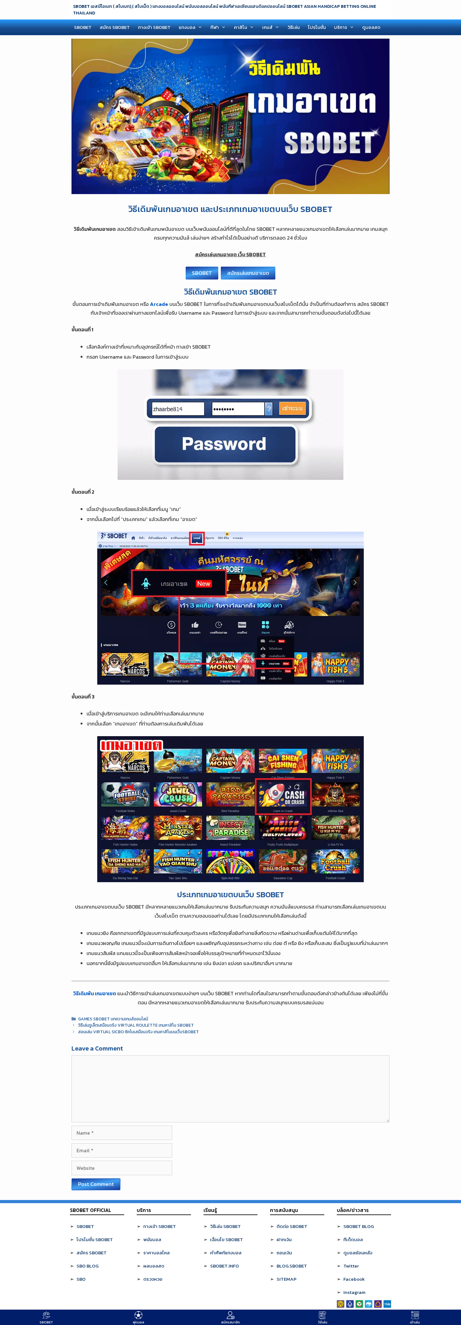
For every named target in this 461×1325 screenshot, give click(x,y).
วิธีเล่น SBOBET (225, 1226)
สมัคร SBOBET (115, 27)
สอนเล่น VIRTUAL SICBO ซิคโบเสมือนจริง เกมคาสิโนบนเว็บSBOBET (138, 1032)
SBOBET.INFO (224, 1265)
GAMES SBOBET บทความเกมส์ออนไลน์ (113, 1019)
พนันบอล (152, 1239)
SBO (81, 1279)
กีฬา (214, 27)
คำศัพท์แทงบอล (225, 1252)
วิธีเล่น (294, 27)
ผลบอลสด (153, 1265)
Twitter (351, 1265)
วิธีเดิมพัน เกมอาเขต (94, 993)
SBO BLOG (87, 1265)
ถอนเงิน (284, 1252)
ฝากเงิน (284, 1239)
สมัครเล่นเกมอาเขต (248, 273)
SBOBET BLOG (358, 1226)
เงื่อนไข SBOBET (226, 1239)
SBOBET (83, 27)
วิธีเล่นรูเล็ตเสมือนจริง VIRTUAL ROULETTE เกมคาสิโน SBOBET (136, 1025)
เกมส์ (267, 27)
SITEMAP (286, 1279)
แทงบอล (187, 27)
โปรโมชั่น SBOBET (95, 1239)
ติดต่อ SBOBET (292, 1226)
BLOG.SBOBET (292, 1265)
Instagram (354, 1292)
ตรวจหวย (152, 1279)
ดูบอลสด (371, 27)
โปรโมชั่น (317, 27)
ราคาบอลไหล (156, 1252)
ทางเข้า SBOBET (154, 27)
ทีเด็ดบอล (353, 1239)
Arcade (159, 304)
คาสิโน (240, 27)
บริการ (340, 27)
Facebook (354, 1279)
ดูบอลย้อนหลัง (357, 1252)
